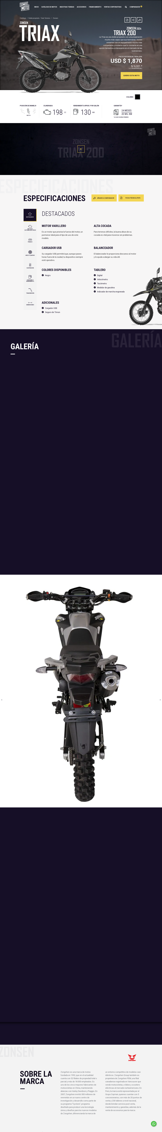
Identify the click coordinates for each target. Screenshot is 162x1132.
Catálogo (23, 18)
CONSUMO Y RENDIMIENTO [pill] (30, 280)
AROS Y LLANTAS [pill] (30, 255)
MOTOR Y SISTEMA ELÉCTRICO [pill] (30, 229)
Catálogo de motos (49, 7)
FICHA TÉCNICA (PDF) (132, 198)
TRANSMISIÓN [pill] (30, 293)
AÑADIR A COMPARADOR (105, 198)
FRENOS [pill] (30, 242)
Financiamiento (95, 7)
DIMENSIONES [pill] (30, 304)
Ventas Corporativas (112, 7)
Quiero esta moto (131, 76)
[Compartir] (133, 20)
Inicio (36, 7)
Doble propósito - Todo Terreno (39, 18)
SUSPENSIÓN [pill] (30, 268)
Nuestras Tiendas (67, 7)
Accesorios (81, 7)
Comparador (136, 7)
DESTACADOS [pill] (30, 217)
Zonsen (55, 18)
